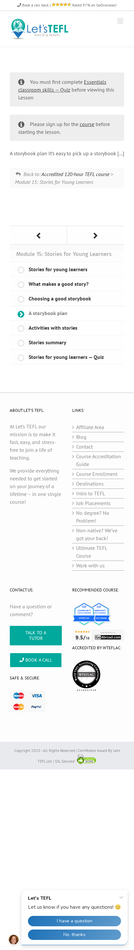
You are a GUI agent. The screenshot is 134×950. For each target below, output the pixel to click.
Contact (84, 446)
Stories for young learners (58, 269)
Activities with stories (53, 327)
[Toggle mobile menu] (120, 21)
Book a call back (35, 5)
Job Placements (93, 503)
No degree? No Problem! (92, 517)
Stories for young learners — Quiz (66, 357)
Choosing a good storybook (60, 298)
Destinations (90, 483)
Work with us (90, 565)
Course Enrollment (96, 474)
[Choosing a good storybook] (38, 235)
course (87, 124)
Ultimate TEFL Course (91, 552)
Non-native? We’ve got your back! (96, 534)
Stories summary (47, 342)
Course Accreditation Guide (98, 460)
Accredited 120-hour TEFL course (75, 174)
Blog (81, 437)
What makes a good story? (58, 284)
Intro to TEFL (90, 493)
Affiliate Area (90, 427)
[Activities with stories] (95, 235)
